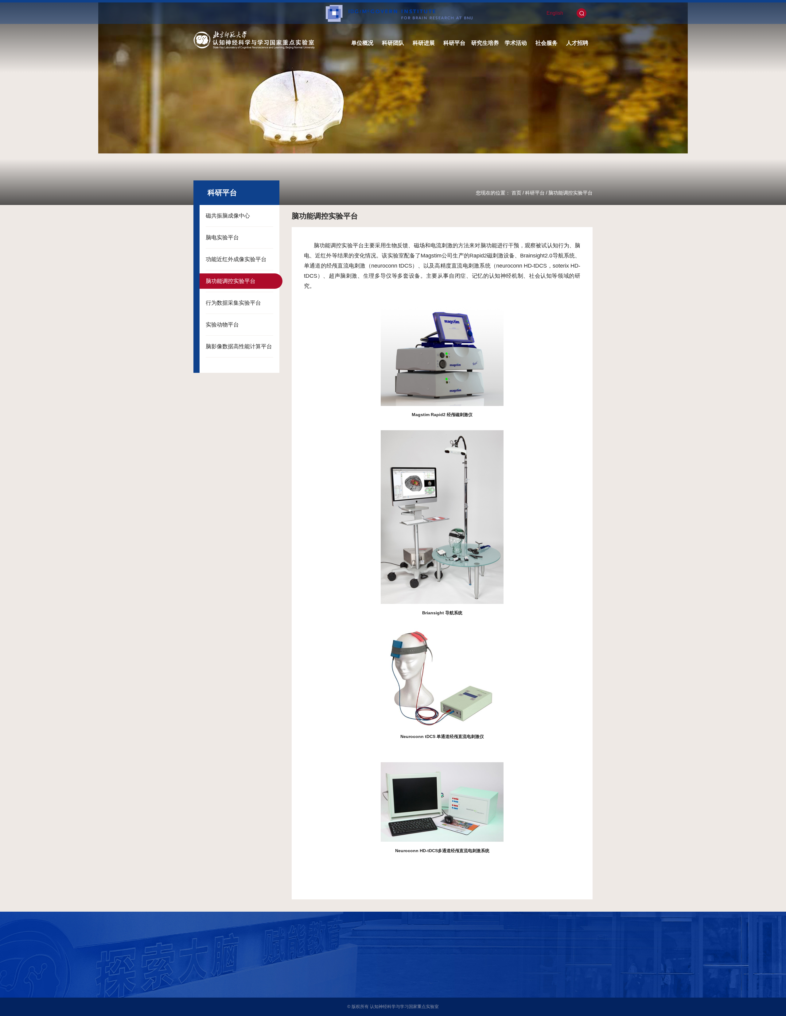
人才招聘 (577, 43)
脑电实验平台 (222, 237)
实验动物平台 (222, 325)
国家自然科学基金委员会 (221, 982)
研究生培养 (485, 43)
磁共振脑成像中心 (228, 216)
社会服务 (546, 43)
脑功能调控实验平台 (570, 192)
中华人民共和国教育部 (218, 973)
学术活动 (516, 43)
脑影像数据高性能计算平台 (239, 346)
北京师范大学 (210, 956)
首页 (516, 192)
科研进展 (424, 43)
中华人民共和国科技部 (218, 965)
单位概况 (362, 43)
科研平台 (454, 43)
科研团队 (393, 43)
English (555, 13)
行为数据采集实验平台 (233, 303)
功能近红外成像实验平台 (236, 259)
